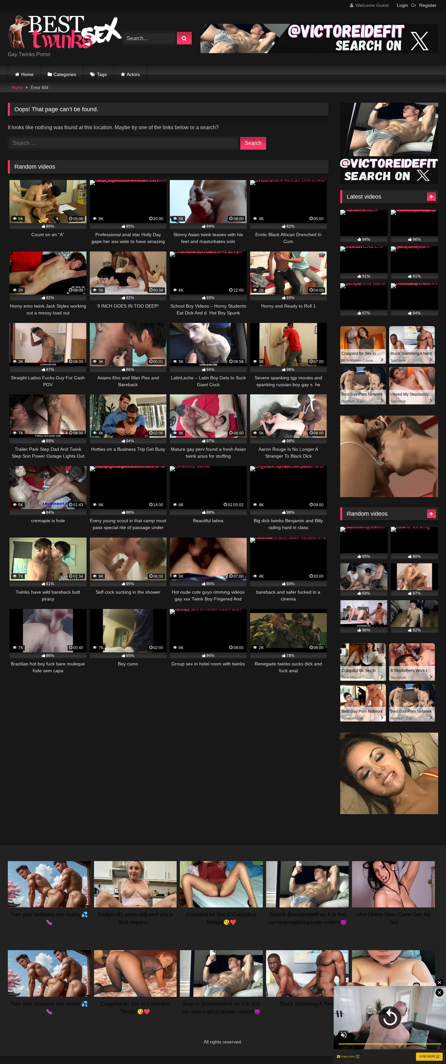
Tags (102, 74)
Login (402, 5)
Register (428, 5)
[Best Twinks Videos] (65, 33)
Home (27, 74)
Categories (65, 74)
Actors (133, 74)
